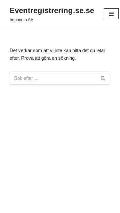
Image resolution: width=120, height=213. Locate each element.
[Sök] (103, 78)
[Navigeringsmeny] (111, 13)
